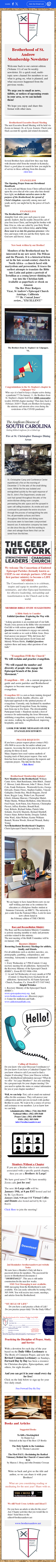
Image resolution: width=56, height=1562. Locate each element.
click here (28, 171)
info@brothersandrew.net (28, 1122)
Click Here (10, 1209)
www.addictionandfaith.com (17, 1001)
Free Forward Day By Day (28, 1388)
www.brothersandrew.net (16, 995)
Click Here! (28, 764)
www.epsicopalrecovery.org (17, 993)
